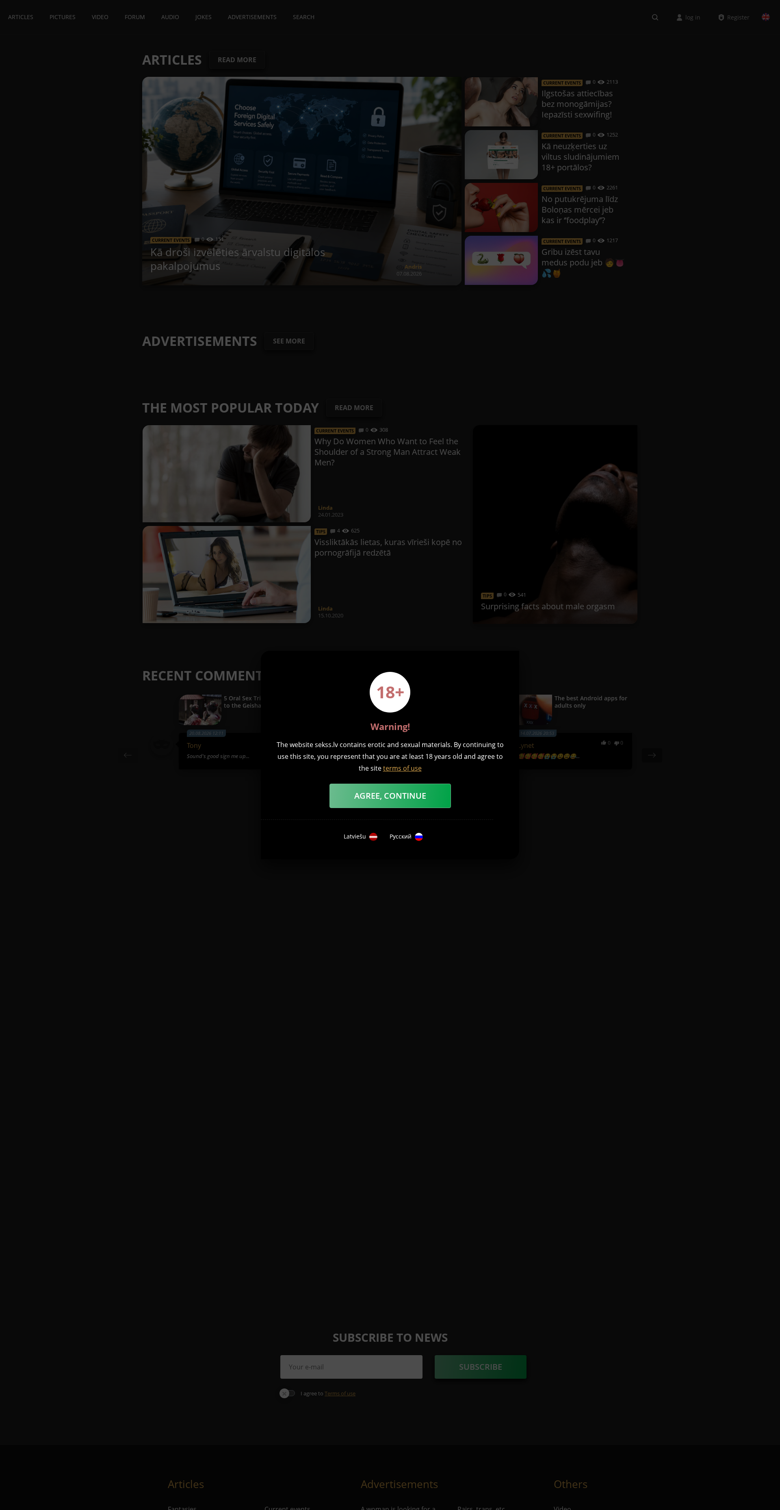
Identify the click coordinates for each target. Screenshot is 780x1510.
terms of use (402, 768)
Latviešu (355, 836)
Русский (401, 836)
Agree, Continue (390, 795)
